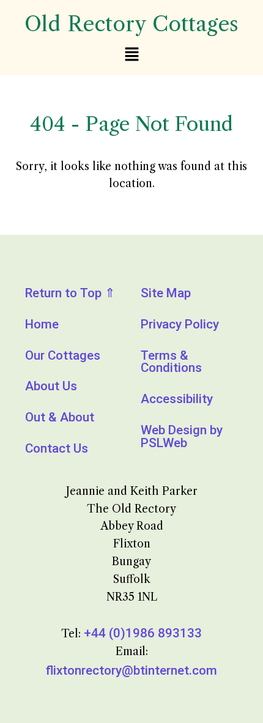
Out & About (59, 417)
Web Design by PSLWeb (182, 436)
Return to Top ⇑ (70, 293)
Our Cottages (62, 355)
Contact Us (56, 448)
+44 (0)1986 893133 (143, 633)
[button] (131, 55)
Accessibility (177, 398)
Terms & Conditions (171, 362)
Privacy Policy (180, 324)
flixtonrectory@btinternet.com (131, 670)
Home (42, 324)
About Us (51, 386)
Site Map (166, 293)
